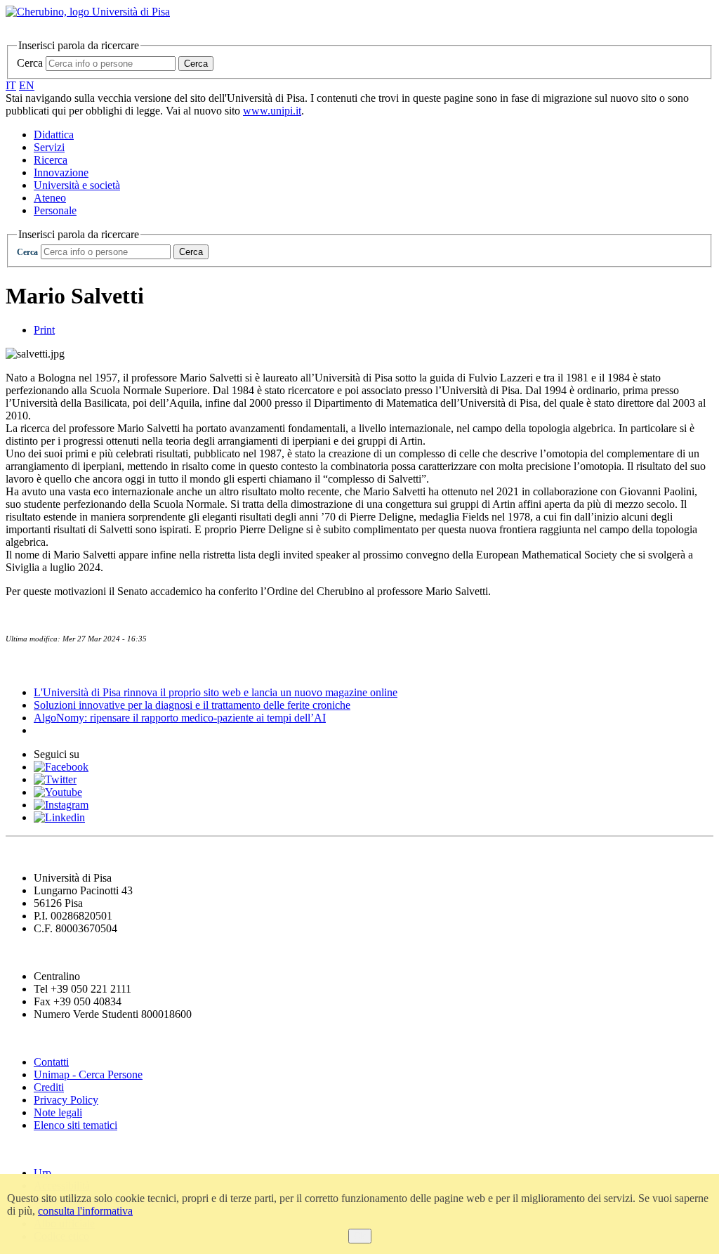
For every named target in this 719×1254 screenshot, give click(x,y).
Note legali (58, 1112)
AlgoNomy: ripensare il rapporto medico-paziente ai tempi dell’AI (180, 718)
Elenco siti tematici (75, 1125)
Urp (42, 1173)
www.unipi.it (272, 111)
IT (11, 85)
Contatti (51, 1062)
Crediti (49, 1087)
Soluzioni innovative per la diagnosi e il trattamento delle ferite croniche (192, 705)
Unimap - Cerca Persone (88, 1074)
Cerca (30, 63)
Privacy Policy (66, 1100)
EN (26, 85)
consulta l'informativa (85, 1211)
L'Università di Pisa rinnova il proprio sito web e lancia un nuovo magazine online (215, 692)
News (21, 665)
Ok (360, 1236)
